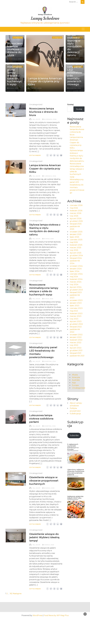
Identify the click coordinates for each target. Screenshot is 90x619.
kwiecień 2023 (76, 313)
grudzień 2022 (76, 324)
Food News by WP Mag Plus (56, 615)
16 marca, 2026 (49, 488)
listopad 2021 (75, 353)
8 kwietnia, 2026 (49, 426)
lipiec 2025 (74, 237)
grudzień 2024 (76, 255)
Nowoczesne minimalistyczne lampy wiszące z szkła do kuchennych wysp (15, 72)
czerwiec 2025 (76, 240)
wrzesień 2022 (76, 335)
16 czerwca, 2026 (15, 59)
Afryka (75, 375)
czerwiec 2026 (76, 205)
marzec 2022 (75, 342)
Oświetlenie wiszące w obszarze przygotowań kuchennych (43, 480)
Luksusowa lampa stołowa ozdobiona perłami (41, 418)
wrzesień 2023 (76, 300)
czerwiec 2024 (76, 274)
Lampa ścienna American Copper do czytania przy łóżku (45, 81)
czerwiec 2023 (76, 308)
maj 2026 (74, 208)
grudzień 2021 (76, 350)
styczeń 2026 (75, 218)
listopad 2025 (76, 224)
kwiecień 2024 (76, 279)
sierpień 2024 (76, 269)
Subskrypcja (75, 414)
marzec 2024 (75, 282)
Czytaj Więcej (35, 155)
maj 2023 (74, 311)
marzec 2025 (75, 248)
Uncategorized (17, 37)
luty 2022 (74, 345)
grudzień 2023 (76, 290)
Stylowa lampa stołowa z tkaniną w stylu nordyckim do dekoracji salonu (77, 155)
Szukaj (70, 104)
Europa (75, 385)
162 (11, 594)
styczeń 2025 (75, 253)
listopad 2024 (76, 258)
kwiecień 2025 (76, 245)
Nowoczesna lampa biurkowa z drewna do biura (15, 49)
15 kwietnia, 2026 (75, 88)
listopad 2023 (76, 292)
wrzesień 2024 (76, 266)
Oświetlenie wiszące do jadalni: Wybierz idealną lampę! (44, 537)
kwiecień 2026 (76, 211)
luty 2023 (74, 319)
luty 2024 (74, 284)
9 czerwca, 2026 (35, 88)
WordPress (37, 615)
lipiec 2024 (74, 271)
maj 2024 (74, 277)
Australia (76, 380)
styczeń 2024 (75, 287)
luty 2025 (74, 250)
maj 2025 (74, 242)
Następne (17, 594)
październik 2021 (77, 356)
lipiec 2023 (74, 306)
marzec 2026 (75, 213)
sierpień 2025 (75, 234)
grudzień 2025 (76, 221)
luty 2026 (74, 216)
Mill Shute (36, 119)
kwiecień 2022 (76, 340)
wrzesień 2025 (76, 232)
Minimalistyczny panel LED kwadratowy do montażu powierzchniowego (75, 74)
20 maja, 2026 (74, 59)
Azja (74, 383)
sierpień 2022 (76, 337)
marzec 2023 (75, 316)
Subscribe (74, 435)
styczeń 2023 (75, 321)
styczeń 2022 (75, 348)
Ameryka (76, 377)
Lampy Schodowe (45, 18)
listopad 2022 (76, 327)
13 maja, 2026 (13, 88)
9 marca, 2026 (49, 545)
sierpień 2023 (76, 303)
